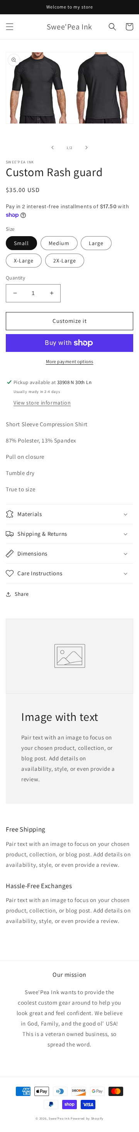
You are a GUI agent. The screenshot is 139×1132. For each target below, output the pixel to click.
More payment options (69, 361)
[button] (9, 26)
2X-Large (64, 260)
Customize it (70, 320)
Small (21, 243)
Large (96, 243)
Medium (59, 243)
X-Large (24, 260)
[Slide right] (86, 147)
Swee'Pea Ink (59, 1118)
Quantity (15, 277)
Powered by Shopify (87, 1118)
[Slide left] (52, 147)
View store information (42, 402)
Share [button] (22, 593)
